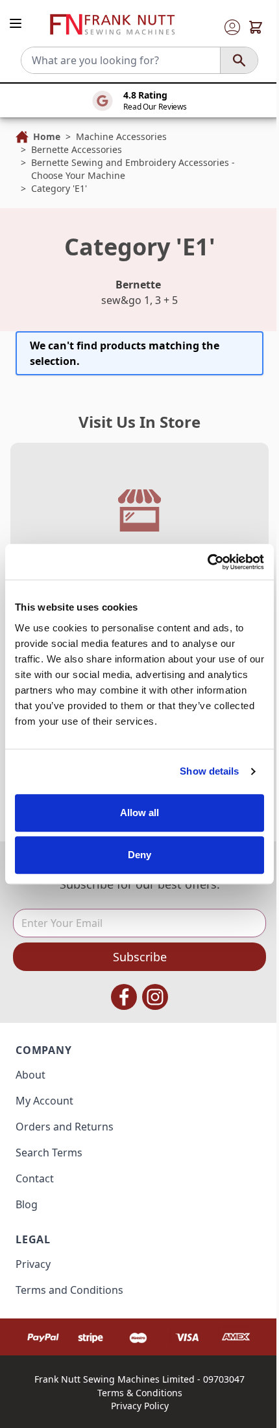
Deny (139, 854)
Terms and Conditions (69, 1290)
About (30, 1075)
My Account (44, 1101)
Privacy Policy (140, 1405)
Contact (35, 1178)
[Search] (239, 60)
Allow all (140, 812)
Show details (209, 771)
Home (46, 136)
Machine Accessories (121, 136)
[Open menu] (15, 23)
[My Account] (232, 27)
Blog (27, 1204)
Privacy (33, 1264)
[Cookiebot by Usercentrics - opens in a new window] (207, 562)
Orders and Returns (65, 1126)
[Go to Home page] (112, 24)
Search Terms (49, 1152)
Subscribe (140, 957)
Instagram (155, 997)
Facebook (124, 997)
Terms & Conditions (139, 1393)
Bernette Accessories (76, 149)
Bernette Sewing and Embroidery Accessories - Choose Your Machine (133, 168)
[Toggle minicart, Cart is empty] (255, 27)
